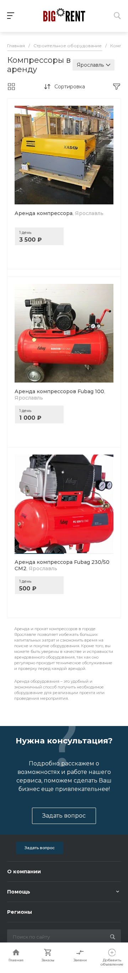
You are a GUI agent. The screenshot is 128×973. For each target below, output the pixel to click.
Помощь (18, 892)
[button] (39, 553)
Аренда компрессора (59, 213)
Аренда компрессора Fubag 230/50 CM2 (62, 565)
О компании (24, 871)
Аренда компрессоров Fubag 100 (60, 394)
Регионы (19, 912)
